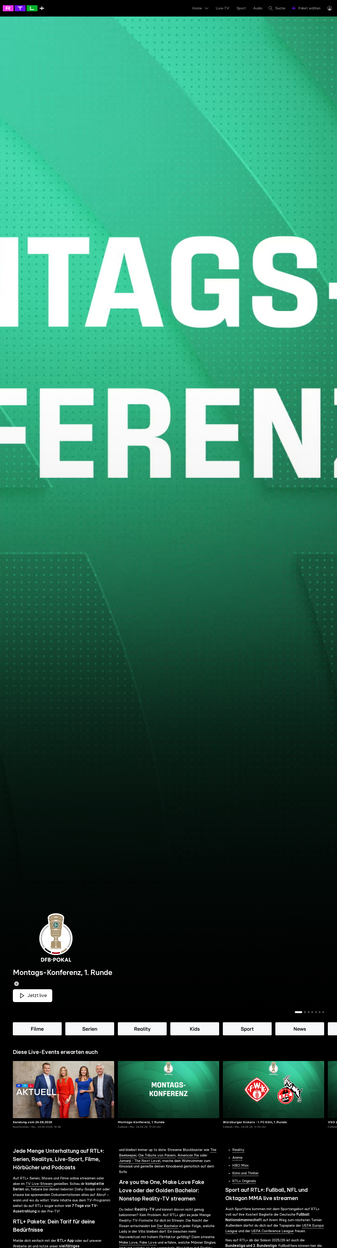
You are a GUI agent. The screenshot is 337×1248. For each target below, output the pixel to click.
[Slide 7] (323, 1012)
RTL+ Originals (244, 1181)
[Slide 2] (305, 1012)
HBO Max (240, 1165)
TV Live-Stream (39, 1184)
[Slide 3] (308, 1012)
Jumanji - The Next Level (139, 1161)
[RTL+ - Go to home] (23, 8)
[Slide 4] (312, 1012)
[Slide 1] (298, 1012)
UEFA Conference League (272, 1231)
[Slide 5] (316, 1012)
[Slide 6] (319, 1012)
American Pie (188, 1155)
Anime (237, 1157)
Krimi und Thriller (245, 1173)
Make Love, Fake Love (138, 1242)
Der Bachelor (167, 1226)
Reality (238, 1150)
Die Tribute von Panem (156, 1155)
